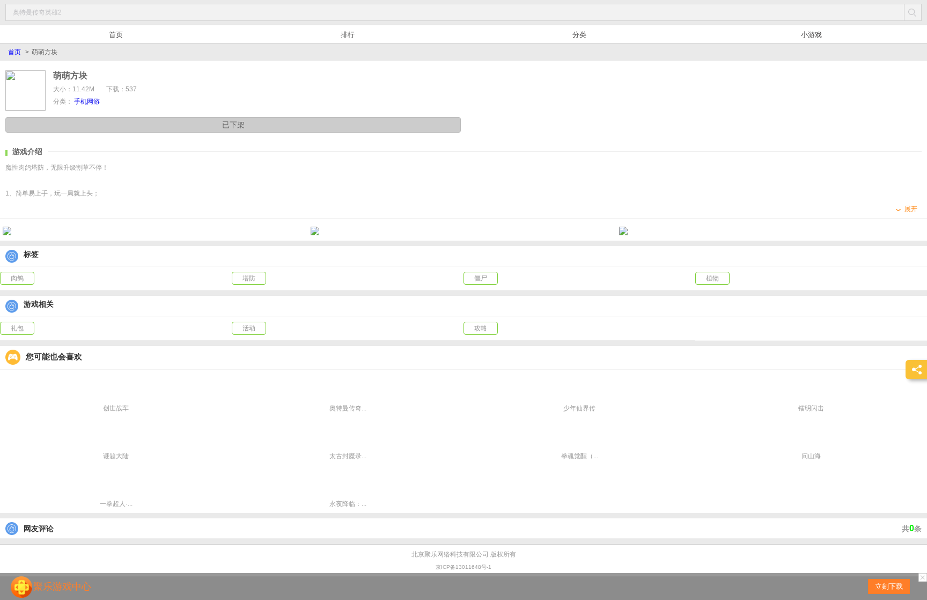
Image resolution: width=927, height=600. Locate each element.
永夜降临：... (347, 504)
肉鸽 (17, 278)
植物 (712, 278)
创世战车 (116, 408)
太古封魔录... (347, 456)
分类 (579, 35)
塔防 (248, 278)
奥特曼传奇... (347, 408)
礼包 (17, 328)
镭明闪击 (811, 408)
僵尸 (480, 278)
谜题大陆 (116, 456)
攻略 (480, 328)
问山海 (811, 456)
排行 (348, 35)
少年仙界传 (579, 408)
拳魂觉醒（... (579, 456)
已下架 (233, 124)
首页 (116, 35)
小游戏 (811, 35)
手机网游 (87, 101)
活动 (248, 328)
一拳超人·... (116, 504)
